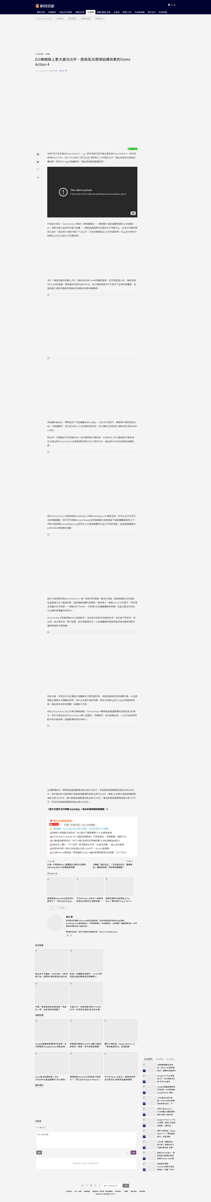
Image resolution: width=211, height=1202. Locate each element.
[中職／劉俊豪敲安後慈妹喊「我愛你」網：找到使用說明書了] (51, 993)
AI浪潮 (116, 12)
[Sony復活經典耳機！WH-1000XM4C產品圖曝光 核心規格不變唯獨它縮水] (51, 1063)
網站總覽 (142, 1191)
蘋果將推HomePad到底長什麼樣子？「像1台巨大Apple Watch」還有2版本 (60, 899)
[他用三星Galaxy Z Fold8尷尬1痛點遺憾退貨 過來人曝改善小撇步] (149, 1111)
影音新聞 (163, 12)
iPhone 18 (52, 873)
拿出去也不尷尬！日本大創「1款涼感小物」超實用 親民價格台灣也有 (51, 975)
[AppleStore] (99, 1185)
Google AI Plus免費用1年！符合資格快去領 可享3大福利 (166, 1078)
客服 (79, 1191)
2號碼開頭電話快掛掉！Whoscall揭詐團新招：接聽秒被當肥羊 (166, 1067)
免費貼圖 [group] (99, 18)
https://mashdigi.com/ (108, 931)
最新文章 (41, 12)
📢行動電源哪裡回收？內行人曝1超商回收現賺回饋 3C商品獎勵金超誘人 (85, 840)
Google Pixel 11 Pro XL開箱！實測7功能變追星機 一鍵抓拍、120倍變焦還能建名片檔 (166, 1122)
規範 (39, 1152)
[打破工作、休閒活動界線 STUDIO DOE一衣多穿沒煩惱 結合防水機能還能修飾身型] (86, 993)
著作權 (102, 1191)
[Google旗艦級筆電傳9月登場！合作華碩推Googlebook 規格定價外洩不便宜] (51, 1030)
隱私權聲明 (109, 1191)
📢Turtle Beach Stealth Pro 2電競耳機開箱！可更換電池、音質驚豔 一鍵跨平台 (88, 836)
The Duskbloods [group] (43, 18)
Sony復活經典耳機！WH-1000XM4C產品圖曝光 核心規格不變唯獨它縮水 (51, 1078)
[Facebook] (82, 1185)
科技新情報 (140, 12)
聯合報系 (118, 1191)
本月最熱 (170, 1059)
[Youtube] (168, 5)
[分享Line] (38, 162)
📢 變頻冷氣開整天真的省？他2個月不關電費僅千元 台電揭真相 (81, 832)
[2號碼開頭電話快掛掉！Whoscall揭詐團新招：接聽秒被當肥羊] (149, 1067)
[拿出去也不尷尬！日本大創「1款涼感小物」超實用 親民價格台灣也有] (51, 960)
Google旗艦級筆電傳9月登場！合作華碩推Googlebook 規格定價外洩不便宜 (51, 1045)
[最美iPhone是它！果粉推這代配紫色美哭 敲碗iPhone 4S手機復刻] (149, 1155)
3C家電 (90, 12)
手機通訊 (52, 12)
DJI (51, 908)
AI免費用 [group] (60, 18)
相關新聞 (39, 1015)
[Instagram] (86, 1185)
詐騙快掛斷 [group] (86, 18)
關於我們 (133, 1191)
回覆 (133, 1152)
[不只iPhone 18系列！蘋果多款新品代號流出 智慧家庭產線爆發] (90, 887)
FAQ (75, 1191)
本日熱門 (148, 1059)
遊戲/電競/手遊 (103, 12)
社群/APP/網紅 (65, 12)
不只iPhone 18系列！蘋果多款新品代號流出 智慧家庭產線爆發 (89, 899)
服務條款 (95, 1191)
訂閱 (125, 1186)
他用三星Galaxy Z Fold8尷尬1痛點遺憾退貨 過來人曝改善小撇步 (166, 1111)
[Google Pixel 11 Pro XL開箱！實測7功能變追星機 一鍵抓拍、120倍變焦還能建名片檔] (149, 1122)
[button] (171, 5)
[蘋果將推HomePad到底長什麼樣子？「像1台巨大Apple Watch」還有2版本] (61, 887)
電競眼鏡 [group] (72, 18)
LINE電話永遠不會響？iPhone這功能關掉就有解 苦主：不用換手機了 (166, 1100)
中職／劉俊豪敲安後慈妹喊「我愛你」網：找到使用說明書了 (50, 1008)
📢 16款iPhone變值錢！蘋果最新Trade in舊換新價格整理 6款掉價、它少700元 (88, 852)
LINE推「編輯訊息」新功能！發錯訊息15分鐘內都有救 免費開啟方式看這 (166, 1144)
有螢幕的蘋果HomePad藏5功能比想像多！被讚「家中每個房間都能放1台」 (86, 1045)
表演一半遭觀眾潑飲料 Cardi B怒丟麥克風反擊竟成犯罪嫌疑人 (86, 975)
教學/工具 (127, 12)
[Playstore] (94, 1185)
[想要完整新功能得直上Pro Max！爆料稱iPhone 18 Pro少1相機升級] (119, 887)
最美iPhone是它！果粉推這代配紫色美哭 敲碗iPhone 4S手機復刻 (166, 1155)
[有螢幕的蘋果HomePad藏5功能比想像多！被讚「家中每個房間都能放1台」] (86, 1030)
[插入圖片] (128, 1153)
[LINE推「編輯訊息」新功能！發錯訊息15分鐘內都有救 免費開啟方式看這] (149, 1144)
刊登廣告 (69, 1191)
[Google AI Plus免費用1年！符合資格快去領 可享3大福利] (149, 1078)
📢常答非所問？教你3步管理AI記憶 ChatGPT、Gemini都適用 (79, 848)
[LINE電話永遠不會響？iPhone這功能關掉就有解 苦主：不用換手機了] (149, 1100)
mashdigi (75, 809)
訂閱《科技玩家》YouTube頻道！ (80, 824)
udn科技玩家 (39, 54)
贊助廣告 (39, 1085)
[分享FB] (38, 154)
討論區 (38, 1120)
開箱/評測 (79, 12)
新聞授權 (87, 1191)
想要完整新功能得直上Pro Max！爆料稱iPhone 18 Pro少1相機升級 (119, 899)
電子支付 (152, 12)
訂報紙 (126, 1191)
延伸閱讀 (39, 945)
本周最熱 (159, 1059)
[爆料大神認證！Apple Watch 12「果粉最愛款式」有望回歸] (120, 1030)
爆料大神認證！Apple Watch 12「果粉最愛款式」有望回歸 (119, 1045)
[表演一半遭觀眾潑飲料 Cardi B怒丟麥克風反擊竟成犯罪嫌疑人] (86, 960)
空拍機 (61, 908)
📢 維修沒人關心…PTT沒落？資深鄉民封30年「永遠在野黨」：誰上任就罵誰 (87, 844)
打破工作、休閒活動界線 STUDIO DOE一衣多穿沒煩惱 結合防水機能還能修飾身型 (86, 1008)
